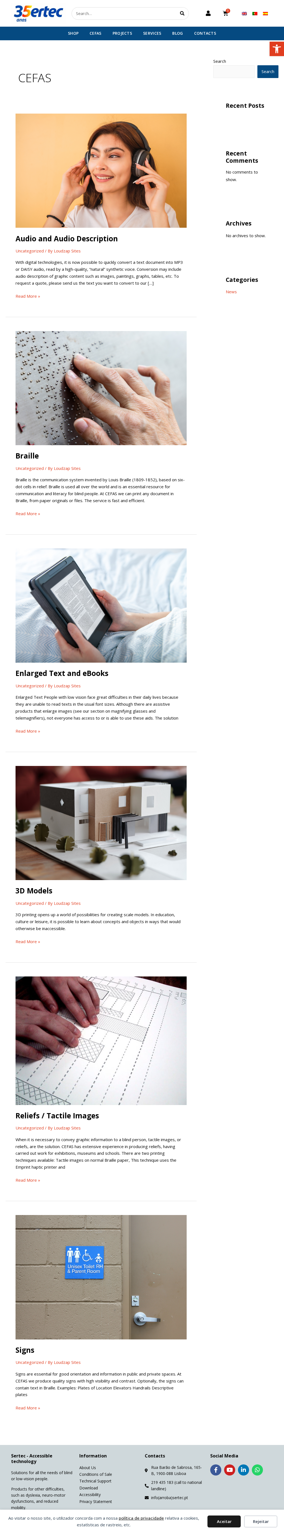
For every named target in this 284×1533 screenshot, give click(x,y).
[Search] (182, 13)
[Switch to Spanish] (265, 13)
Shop (73, 33)
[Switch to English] (244, 13)
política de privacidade (141, 1518)
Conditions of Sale (95, 1474)
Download (88, 1488)
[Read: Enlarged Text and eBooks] (101, 605)
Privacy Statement (95, 1501)
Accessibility (90, 1494)
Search (219, 61)
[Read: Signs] (101, 1276)
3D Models (34, 891)
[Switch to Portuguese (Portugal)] (255, 13)
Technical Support (95, 1481)
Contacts (205, 33)
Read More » (28, 296)
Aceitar (224, 1521)
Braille (27, 456)
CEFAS (96, 33)
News (231, 291)
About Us (87, 1467)
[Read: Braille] (101, 387)
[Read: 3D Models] (101, 822)
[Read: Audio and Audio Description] (101, 170)
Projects (122, 33)
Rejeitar (261, 1521)
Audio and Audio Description (67, 239)
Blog (177, 33)
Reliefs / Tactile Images (57, 1116)
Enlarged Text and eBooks (62, 673)
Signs (25, 1350)
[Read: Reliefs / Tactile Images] (101, 1040)
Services (152, 33)
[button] (277, 49)
